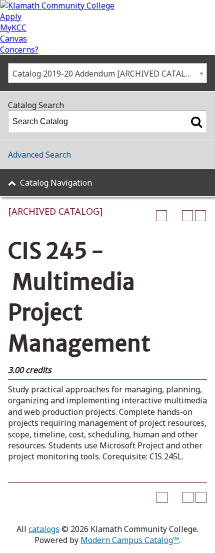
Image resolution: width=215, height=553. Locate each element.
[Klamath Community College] (57, 5)
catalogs (44, 528)
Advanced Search (39, 154)
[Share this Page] (174, 215)
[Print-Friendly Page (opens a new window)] (187, 215)
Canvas (13, 38)
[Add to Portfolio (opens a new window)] (161, 215)
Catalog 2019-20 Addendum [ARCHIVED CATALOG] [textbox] (106, 73)
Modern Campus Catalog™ (129, 539)
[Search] (196, 122)
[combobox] (107, 73)
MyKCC (13, 27)
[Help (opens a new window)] (200, 215)
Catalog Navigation (56, 182)
